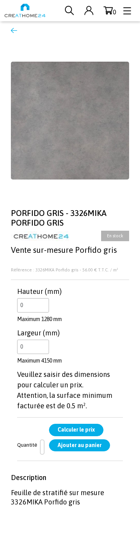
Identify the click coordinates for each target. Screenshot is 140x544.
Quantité (27, 445)
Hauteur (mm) (39, 291)
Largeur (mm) (38, 333)
